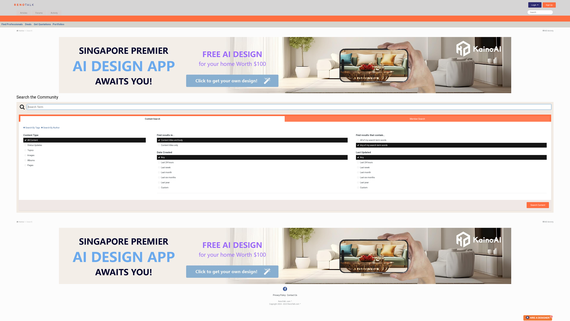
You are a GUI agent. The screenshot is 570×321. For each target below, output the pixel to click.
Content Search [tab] (152, 119)
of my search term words (373, 140)
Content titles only (169, 145)
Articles (23, 13)
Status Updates (34, 145)
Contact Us (292, 295)
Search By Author (51, 127)
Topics (30, 150)
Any (163, 157)
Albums (31, 160)
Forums (39, 13)
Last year (165, 182)
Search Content (538, 205)
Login (534, 5)
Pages (30, 165)
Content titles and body (172, 140)
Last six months (168, 177)
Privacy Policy (279, 295)
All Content (32, 140)
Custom (164, 187)
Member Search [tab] (417, 119)
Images (30, 155)
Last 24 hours (167, 162)
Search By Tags (32, 127)
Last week (166, 167)
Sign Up (549, 5)
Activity (54, 13)
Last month (166, 172)
